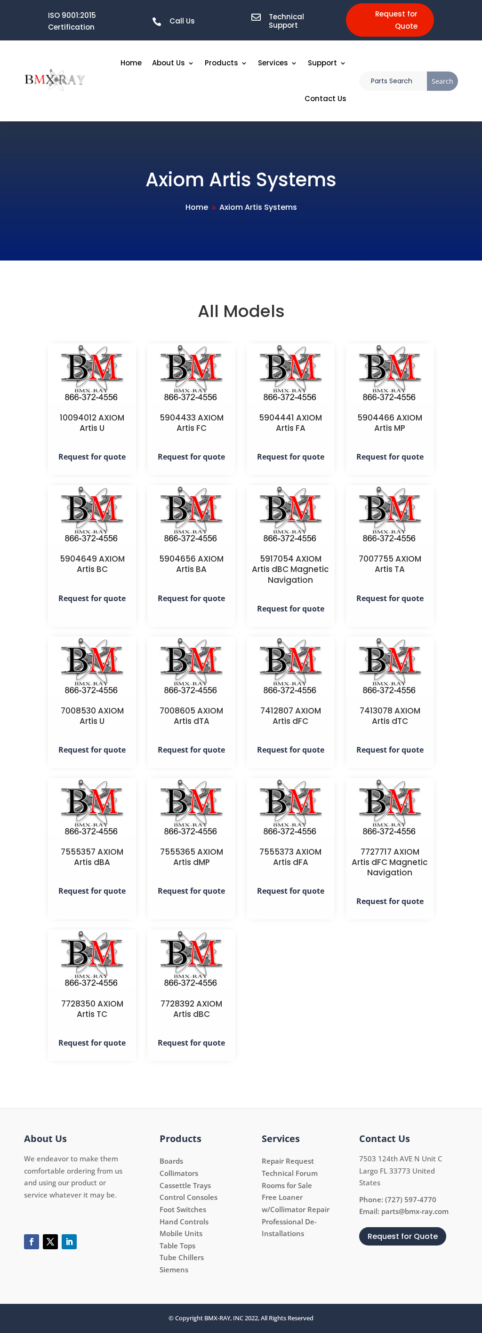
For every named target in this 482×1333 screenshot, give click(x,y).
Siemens (174, 1269)
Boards (171, 1161)
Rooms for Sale (287, 1185)
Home (131, 63)
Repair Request (288, 1161)
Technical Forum (290, 1173)
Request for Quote (396, 20)
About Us (168, 63)
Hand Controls (184, 1221)
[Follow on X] (50, 1241)
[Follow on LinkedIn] (69, 1241)
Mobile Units (181, 1233)
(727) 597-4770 (410, 1199)
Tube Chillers (182, 1257)
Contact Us (325, 98)
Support (322, 63)
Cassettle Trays (185, 1185)
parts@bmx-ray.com (415, 1211)
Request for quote (92, 457)
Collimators (179, 1173)
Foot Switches (183, 1209)
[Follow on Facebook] (31, 1241)
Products (221, 63)
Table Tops (177, 1245)
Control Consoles (188, 1197)
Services (273, 63)
